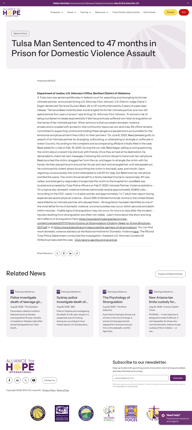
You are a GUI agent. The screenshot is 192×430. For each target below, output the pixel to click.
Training (84, 12)
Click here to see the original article (96, 239)
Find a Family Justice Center (126, 12)
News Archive (20, 33)
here (135, 231)
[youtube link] (34, 380)
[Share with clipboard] (77, 253)
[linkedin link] (17, 380)
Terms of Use (63, 390)
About (70, 12)
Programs (55, 12)
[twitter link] (25, 380)
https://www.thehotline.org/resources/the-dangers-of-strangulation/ (95, 227)
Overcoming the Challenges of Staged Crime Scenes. (96, 3)
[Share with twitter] (57, 253)
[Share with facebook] (64, 253)
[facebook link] (9, 380)
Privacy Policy (49, 390)
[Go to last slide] (4, 3)
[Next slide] (187, 3)
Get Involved (149, 12)
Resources (100, 12)
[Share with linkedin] (70, 253)
